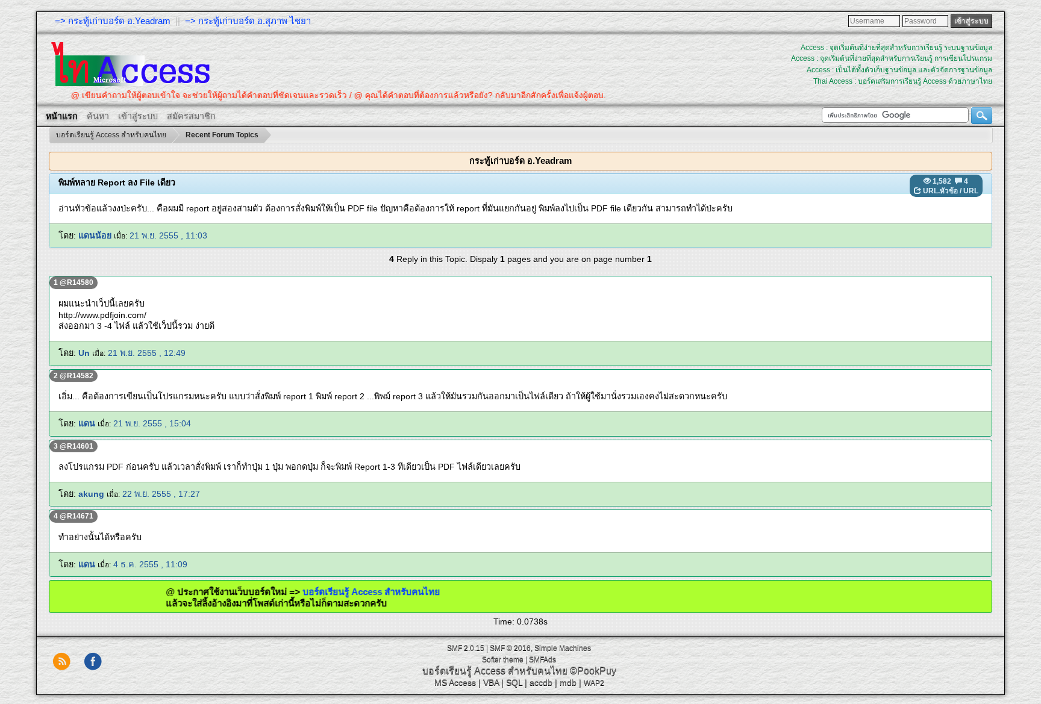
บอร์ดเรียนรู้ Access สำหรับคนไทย (349, 592)
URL (970, 191)
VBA (491, 682)
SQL (514, 682)
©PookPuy (593, 670)
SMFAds (542, 659)
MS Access (455, 682)
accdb (541, 682)
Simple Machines (562, 648)
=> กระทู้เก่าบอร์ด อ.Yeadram (112, 21)
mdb (568, 682)
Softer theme (503, 659)
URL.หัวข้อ (940, 191)
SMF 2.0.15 (465, 648)
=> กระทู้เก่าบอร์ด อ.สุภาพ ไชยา (248, 21)
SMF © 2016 (510, 648)
